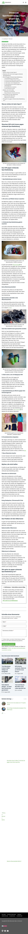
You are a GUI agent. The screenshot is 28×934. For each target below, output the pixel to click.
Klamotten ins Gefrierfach (9, 91)
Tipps (18, 29)
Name (4, 621)
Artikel (10, 307)
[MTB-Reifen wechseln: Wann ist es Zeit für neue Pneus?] (20, 661)
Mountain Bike (13, 29)
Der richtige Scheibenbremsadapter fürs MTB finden (16, 708)
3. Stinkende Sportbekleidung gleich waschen (13, 81)
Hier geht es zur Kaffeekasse (10, 600)
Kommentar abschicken (8, 644)
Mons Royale (17, 409)
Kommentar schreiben (8, 630)
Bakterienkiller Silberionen (9, 95)
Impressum (19, 914)
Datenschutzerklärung (11, 914)
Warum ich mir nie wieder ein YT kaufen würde (16, 703)
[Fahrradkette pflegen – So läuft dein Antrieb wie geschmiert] (7, 679)
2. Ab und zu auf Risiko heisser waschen (12, 79)
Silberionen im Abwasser (9, 97)
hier (25, 450)
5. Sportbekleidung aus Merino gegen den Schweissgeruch (12, 85)
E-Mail (4, 626)
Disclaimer (4, 914)
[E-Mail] (8, 931)
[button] (2, 931)
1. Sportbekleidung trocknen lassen (11, 78)
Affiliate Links (5, 41)
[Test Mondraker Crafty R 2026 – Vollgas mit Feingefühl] (7, 661)
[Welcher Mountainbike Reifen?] (4, 861)
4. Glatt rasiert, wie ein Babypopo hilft (12, 82)
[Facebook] (5, 931)
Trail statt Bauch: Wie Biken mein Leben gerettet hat (20, 686)
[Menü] (25, 2)
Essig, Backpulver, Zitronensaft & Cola (12, 92)
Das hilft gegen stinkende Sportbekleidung (12, 77)
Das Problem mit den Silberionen (10, 94)
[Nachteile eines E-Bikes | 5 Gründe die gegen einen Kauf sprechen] (4, 761)
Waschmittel (16, 264)
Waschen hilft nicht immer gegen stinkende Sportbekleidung (13, 74)
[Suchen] (23, 2)
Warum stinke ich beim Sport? (10, 72)
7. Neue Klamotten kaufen (9, 88)
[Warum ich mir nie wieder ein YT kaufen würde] (4, 704)
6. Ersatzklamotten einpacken (10, 87)
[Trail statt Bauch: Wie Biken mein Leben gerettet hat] (20, 679)
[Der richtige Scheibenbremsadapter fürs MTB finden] (4, 709)
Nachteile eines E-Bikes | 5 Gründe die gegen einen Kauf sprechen (16, 761)
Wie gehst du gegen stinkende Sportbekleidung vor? (14, 99)
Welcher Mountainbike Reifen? (14, 861)
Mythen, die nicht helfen (8, 90)
